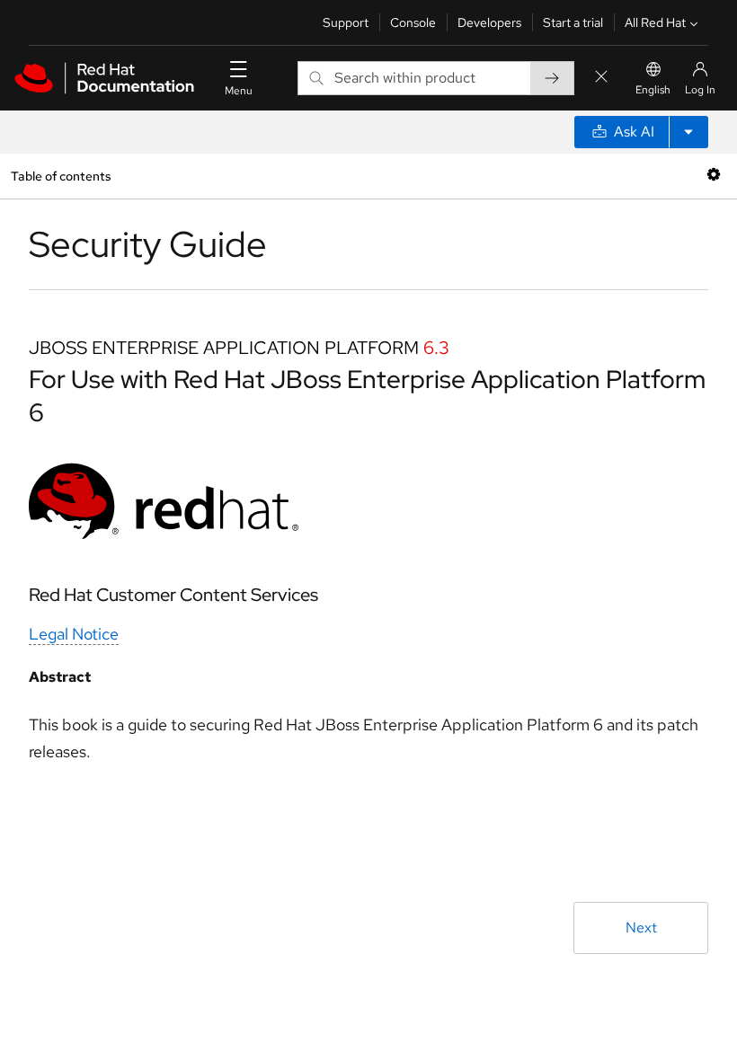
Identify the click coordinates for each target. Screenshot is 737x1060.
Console (413, 22)
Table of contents (60, 175)
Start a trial (573, 22)
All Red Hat (655, 22)
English (652, 90)
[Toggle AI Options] (688, 132)
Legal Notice (74, 633)
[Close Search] (601, 77)
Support (345, 22)
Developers (489, 22)
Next (641, 927)
